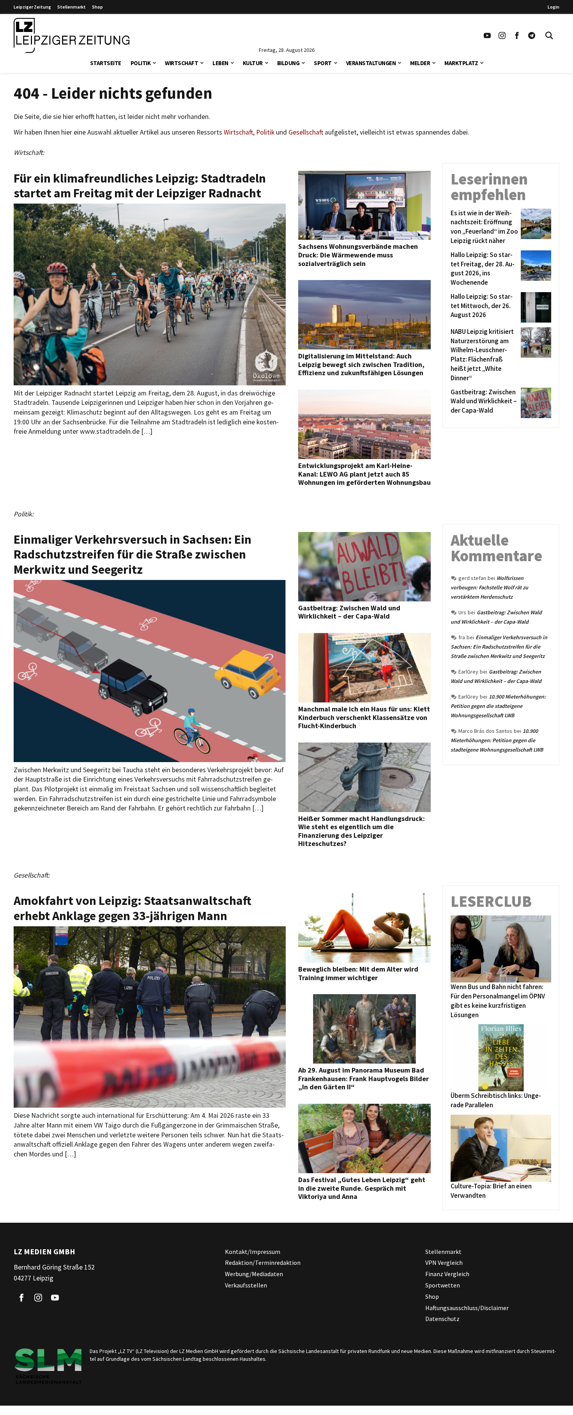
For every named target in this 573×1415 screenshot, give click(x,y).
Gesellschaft (305, 132)
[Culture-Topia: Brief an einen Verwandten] (501, 1148)
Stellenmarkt (71, 7)
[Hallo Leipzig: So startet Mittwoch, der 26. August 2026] (534, 307)
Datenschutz (442, 1319)
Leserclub (491, 901)
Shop (97, 7)
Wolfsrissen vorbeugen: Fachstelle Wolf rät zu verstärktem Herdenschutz (489, 587)
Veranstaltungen (371, 63)
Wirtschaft (181, 63)
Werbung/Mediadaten (254, 1274)
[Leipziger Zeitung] (71, 35)
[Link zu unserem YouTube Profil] (487, 35)
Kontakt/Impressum (252, 1251)
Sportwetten (442, 1285)
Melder (420, 63)
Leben (220, 63)
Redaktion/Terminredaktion (263, 1262)
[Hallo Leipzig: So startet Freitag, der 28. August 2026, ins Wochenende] (534, 268)
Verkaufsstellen (246, 1285)
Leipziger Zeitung (32, 7)
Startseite (105, 63)
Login (553, 7)
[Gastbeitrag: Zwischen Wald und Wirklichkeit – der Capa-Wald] (534, 403)
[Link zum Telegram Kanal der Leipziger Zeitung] (531, 35)
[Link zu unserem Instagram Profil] (502, 35)
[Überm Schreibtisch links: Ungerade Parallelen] (501, 1057)
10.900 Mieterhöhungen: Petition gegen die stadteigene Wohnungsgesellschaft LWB (498, 706)
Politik (141, 63)
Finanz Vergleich (447, 1274)
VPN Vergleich (444, 1262)
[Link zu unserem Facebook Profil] (516, 35)
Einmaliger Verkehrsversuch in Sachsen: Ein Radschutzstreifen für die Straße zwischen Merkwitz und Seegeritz (499, 647)
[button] (154, 62)
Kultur (253, 63)
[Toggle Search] (549, 35)
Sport (323, 63)
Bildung (288, 63)
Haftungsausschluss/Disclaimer (467, 1308)
